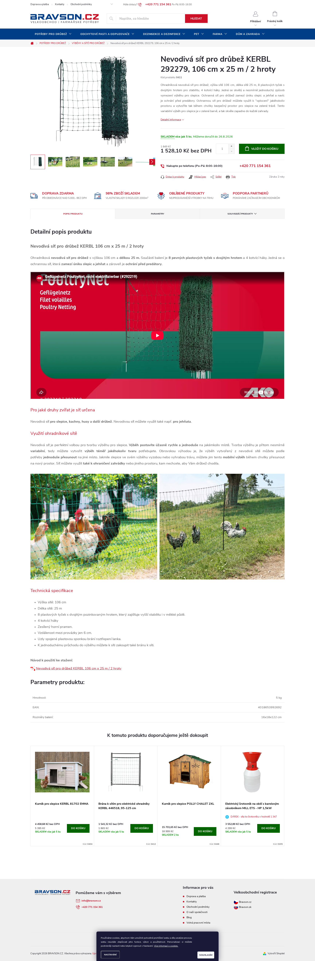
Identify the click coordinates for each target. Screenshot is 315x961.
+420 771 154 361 (255, 165)
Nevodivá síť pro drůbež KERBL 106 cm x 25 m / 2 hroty (78, 668)
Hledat (196, 19)
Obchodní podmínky (81, 4)
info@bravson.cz (91, 900)
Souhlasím (205, 955)
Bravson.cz (245, 902)
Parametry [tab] (157, 213)
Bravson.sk (244, 907)
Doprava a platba (39, 4)
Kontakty (59, 4)
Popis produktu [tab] (73, 213)
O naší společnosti (196, 912)
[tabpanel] (62, 796)
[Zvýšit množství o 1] (231, 146)
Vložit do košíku (264, 149)
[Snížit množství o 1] (231, 151)
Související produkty (240, 213)
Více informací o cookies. (166, 945)
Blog (189, 917)
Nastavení (110, 954)
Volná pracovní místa (198, 922)
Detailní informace (171, 119)
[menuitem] (53, 34)
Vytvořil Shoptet (276, 953)
